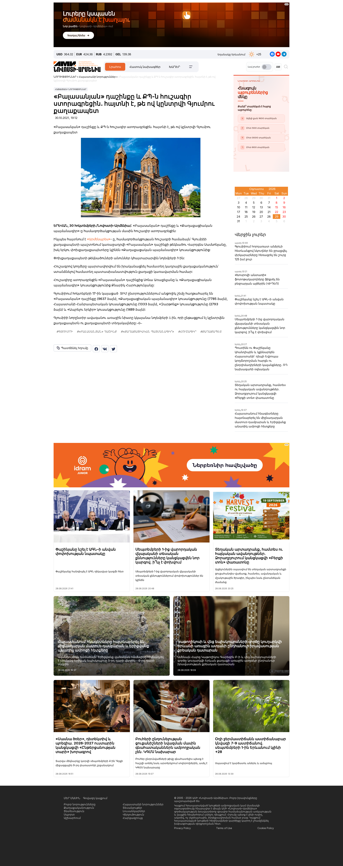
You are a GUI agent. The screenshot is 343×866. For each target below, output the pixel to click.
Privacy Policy (182, 828)
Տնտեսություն (74, 811)
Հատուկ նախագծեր (145, 67)
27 (261, 216)
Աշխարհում (72, 818)
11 (246, 207)
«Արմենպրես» (98, 239)
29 (276, 216)
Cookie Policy (265, 828)
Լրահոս (115, 67)
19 (253, 212)
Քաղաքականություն (79, 807)
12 (253, 207)
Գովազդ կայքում (95, 798)
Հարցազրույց (133, 818)
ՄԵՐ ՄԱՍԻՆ (72, 798)
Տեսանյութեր (132, 807)
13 (261, 207)
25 (246, 216)
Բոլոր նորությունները (80, 804)
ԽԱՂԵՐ (174, 67)
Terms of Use (224, 828)
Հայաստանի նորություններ (70, 89)
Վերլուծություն (133, 814)
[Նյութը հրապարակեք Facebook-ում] (96, 349)
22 (276, 212)
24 (238, 216)
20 (261, 212)
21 (269, 212)
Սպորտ (69, 814)
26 (253, 216)
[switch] (267, 67)
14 (269, 207)
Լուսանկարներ (134, 811)
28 (269, 216)
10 (238, 207)
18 (246, 212)
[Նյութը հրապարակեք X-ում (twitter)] (113, 349)
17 (238, 212)
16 (284, 207)
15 (276, 207)
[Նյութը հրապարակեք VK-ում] (105, 349)
